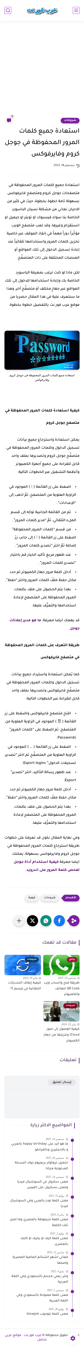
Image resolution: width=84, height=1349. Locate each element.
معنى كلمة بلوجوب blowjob (47, 1314)
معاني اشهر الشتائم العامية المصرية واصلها (40, 1260)
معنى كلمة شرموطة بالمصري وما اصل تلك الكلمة (39, 1222)
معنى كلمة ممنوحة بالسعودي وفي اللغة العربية (42, 1298)
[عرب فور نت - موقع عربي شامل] (42, 10)
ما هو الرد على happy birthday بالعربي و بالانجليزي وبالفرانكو (39, 1147)
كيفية (31, 897)
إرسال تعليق (61, 1082)
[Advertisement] (42, 72)
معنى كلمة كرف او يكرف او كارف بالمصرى (44, 1241)
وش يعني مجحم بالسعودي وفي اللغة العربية (39, 1279)
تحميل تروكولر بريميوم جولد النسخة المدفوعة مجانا (41, 1166)
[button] (59, 920)
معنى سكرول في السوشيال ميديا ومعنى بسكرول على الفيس (42, 1185)
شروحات (70, 120)
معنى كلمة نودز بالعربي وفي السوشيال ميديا (39, 1204)
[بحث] (7, 10)
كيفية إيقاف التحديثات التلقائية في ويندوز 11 (24, 986)
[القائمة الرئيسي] (76, 10)
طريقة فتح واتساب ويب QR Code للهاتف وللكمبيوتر (62, 988)
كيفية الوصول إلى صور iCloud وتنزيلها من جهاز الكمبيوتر (62, 1035)
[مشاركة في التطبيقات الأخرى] (19, 920)
